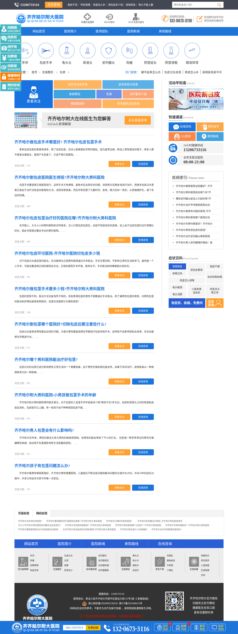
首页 (34, 72)
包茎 (62, 72)
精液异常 (192, 62)
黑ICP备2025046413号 (130, 603)
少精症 (170, 570)
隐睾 (66, 565)
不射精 (170, 565)
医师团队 (102, 31)
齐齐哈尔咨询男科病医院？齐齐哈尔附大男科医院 (88, 525)
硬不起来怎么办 (151, 72)
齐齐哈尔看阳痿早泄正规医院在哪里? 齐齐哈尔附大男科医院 (74, 521)
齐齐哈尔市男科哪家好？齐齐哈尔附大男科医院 (187, 525)
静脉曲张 (171, 560)
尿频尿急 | (131, 4)
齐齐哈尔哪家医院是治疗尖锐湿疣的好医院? (38, 529)
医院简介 (70, 31)
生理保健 (194, 569)
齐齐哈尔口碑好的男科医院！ (119, 521)
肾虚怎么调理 (187, 280)
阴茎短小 (68, 570)
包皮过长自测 (172, 72)
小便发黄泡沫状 (196, 291)
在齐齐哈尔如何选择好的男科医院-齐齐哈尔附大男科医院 (89, 529)
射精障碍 (34, 565)
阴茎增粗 (171, 62)
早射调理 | (85, 4)
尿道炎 (87, 62)
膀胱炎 (136, 565)
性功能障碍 (23, 569)
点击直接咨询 (137, 120)
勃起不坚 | (73, 4)
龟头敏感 (177, 287)
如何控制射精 (215, 277)
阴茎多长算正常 (215, 291)
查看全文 (119, 164)
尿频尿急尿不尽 (212, 72)
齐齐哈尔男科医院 (44, 15)
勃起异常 (34, 570)
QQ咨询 (186, 136)
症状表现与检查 (128, 84)
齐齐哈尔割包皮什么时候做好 (133, 529)
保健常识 (205, 556)
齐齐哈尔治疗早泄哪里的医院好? (166, 529)
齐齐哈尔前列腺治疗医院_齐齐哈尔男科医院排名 (159, 521)
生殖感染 (125, 569)
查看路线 (142, 598)
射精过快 (177, 273)
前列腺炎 (108, 62)
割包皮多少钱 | (116, 4)
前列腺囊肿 (103, 570)
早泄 (25, 62)
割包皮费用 (196, 270)
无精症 (170, 556)
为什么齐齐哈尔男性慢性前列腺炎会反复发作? (39, 525)
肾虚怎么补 (192, 72)
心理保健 (205, 565)
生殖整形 (47, 72)
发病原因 (74, 94)
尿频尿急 (177, 266)
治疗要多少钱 (138, 94)
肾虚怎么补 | (99, 4)
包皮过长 (68, 556)
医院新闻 (133, 31)
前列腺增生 (103, 560)
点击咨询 (53, 4)
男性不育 (160, 569)
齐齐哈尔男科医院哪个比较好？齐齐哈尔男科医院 (138, 525)
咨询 (203, 575)
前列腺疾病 (91, 569)
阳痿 (129, 62)
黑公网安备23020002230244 (103, 603)
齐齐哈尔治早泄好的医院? (30, 521)
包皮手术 (46, 62)
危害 (109, 94)
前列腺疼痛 (103, 565)
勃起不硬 (215, 266)
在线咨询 (143, 164)
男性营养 (205, 560)
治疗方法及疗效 (77, 84)
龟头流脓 (177, 294)
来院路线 (165, 31)
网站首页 (39, 31)
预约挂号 (213, 126)
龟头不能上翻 (146, 4)
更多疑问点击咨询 (128, 103)
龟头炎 (66, 62)
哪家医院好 (78, 103)
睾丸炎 (136, 556)
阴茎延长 (150, 62)
